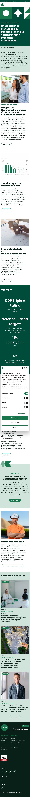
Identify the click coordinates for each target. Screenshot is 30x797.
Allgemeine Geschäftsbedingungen (18, 740)
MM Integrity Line (14, 747)
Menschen (3, 742)
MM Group (3, 47)
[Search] (25, 1)
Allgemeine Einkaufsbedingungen (18, 742)
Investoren (3, 745)
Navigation (4, 735)
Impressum (13, 738)
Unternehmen (4, 747)
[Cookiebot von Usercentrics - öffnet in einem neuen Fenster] (22, 368)
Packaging (3, 740)
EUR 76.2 (8, 1)
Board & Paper (4, 738)
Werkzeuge (14, 735)
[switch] (26, 398)
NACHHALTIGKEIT (4, 749)
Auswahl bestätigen (15, 422)
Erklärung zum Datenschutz (16, 745)
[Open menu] (26, 4)
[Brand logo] (2, 4)
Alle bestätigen (15, 417)
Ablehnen (15, 427)
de (27, 1)
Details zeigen (21, 413)
